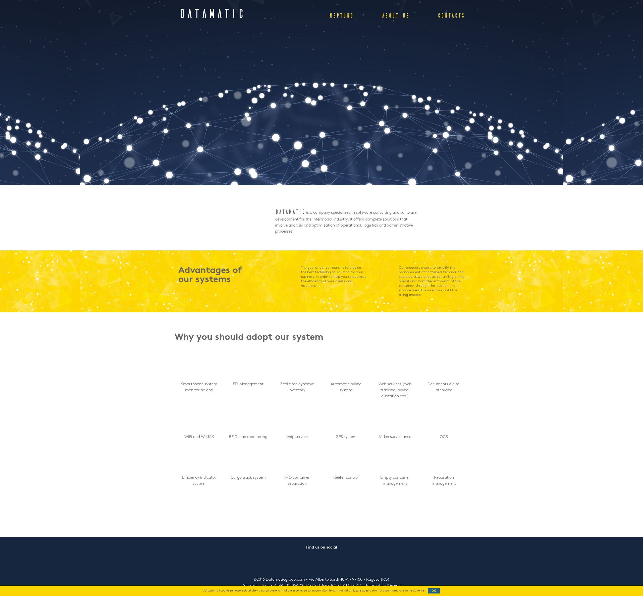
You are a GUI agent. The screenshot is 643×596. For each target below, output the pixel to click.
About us (395, 15)
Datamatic (211, 14)
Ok (434, 590)
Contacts (451, 15)
